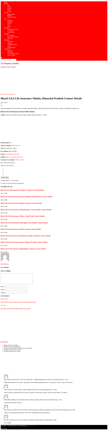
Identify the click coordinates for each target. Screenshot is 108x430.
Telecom (6, 34)
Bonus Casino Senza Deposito (12, 346)
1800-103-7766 (19, 160)
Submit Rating (4, 177)
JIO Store (9, 38)
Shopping (6, 40)
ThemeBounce (31, 425)
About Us (10, 50)
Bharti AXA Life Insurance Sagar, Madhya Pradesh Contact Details (24, 242)
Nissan (9, 23)
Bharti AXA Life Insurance (8, 94)
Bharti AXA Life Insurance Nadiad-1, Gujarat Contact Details (22, 190)
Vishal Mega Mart (12, 44)
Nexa (8, 24)
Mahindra (10, 21)
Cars (5, 18)
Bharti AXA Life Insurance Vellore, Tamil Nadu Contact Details (23, 216)
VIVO (9, 6)
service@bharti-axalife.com (12, 154)
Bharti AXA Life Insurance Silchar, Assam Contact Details (21, 229)
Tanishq (9, 43)
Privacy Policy (11, 55)
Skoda (9, 26)
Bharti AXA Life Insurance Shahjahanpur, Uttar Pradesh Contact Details (26, 210)
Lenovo (9, 8)
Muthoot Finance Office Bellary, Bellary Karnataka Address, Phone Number (32, 399)
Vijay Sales (10, 41)
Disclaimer (10, 52)
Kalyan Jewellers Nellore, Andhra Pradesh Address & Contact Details (27, 389)
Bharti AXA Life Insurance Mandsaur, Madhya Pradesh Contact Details (26, 236)
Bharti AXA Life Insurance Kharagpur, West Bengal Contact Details (24, 223)
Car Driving (10, 31)
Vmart (9, 46)
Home (5, 2)
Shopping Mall (11, 47)
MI (8, 5)
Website (3, 292)
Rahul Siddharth (5, 264)
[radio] (55, 168)
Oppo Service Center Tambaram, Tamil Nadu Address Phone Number (29, 420)
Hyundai (9, 20)
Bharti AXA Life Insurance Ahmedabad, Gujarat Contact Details (23, 249)
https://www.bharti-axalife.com (14, 157)
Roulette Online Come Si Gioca (12, 349)
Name (3, 286)
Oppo (8, 9)
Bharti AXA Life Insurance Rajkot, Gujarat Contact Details (21, 203)
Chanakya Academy (12, 29)
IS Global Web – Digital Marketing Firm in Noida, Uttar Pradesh (42, 379)
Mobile (6, 3)
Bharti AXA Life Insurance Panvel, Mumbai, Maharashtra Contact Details (26, 196)
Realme (9, 11)
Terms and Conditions (13, 53)
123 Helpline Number (10, 63)
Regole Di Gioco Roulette (11, 345)
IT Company (10, 35)
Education (6, 28)
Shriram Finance (11, 17)
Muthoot (9, 15)
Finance (6, 12)
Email (3, 289)
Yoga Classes (11, 32)
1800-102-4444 (16, 145)
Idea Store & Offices (12, 37)
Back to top (4, 428)
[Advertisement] (54, 81)
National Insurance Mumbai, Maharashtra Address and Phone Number (47, 410)
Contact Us (7, 49)
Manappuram (11, 14)
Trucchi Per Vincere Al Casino (12, 351)
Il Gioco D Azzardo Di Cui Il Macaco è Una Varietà (18, 348)
